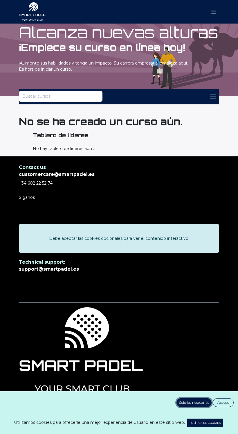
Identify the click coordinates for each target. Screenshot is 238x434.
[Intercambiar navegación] (212, 96)
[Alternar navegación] (213, 11)
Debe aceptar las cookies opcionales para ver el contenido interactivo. (119, 238)
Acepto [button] (223, 402)
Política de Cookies (205, 422)
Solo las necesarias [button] (194, 402)
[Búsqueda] (94, 96)
